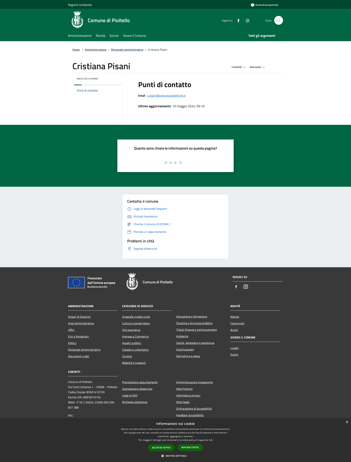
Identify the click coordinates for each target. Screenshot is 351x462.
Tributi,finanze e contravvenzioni (196, 329)
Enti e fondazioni (78, 336)
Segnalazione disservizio (137, 389)
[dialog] (175, 440)
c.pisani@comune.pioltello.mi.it (166, 95)
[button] (175, 456)
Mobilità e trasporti (134, 363)
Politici (72, 343)
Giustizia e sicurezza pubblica (194, 323)
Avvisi (234, 330)
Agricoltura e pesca (188, 356)
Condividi (237, 67)
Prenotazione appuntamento (140, 382)
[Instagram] (246, 20)
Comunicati (237, 323)
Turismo (127, 356)
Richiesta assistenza (134, 402)
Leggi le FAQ (129, 395)
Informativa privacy (188, 395)
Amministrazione (95, 49)
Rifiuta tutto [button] (190, 447)
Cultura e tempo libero (136, 323)
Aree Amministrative (81, 323)
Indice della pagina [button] (87, 78)
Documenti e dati (78, 356)
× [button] (347, 422)
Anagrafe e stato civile (136, 316)
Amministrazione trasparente (194, 382)
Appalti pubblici (131, 343)
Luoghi (234, 348)
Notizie (234, 316)
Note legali (183, 402)
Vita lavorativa (131, 330)
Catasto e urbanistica (135, 349)
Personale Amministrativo (84, 349)
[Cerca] (278, 20)
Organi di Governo (79, 316)
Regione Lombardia (80, 5)
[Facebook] (237, 20)
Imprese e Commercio (135, 336)
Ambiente (182, 336)
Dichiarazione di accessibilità (194, 408)
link (210, 439)
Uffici (71, 330)
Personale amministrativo (127, 49)
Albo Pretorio (184, 389)
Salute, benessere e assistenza (195, 343)
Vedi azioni (256, 67)
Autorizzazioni (185, 349)
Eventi (234, 354)
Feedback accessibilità (189, 415)
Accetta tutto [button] (161, 447)
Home (76, 49)
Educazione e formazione (191, 316)
